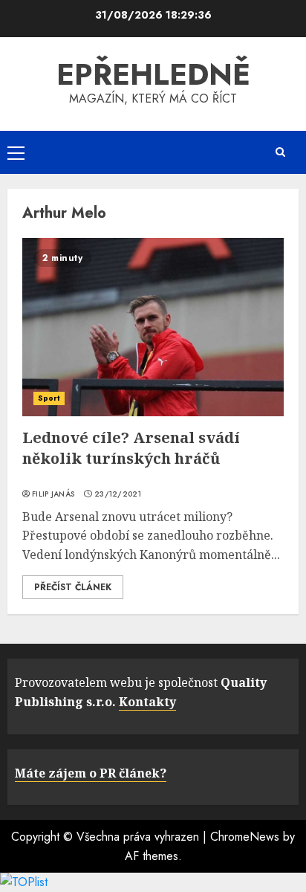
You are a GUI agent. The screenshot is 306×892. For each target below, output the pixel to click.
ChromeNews (244, 836)
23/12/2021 (117, 494)
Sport (49, 398)
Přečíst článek (72, 587)
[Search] (280, 152)
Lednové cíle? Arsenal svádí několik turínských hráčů (131, 447)
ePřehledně (153, 74)
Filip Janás (53, 494)
